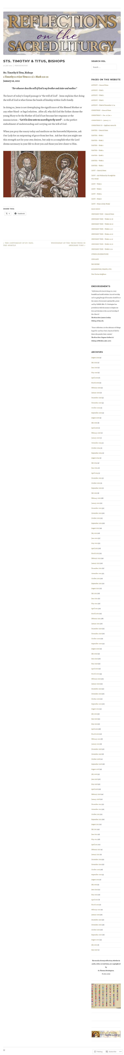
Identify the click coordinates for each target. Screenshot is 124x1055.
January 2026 (95, 393)
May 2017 (94, 839)
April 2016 (94, 900)
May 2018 (94, 784)
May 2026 (94, 373)
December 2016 (96, 859)
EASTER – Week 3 (97, 145)
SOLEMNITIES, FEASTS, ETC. (101, 269)
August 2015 (95, 940)
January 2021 (95, 624)
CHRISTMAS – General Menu (101, 110)
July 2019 (94, 714)
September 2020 (96, 644)
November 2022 (96, 513)
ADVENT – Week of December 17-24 (103, 105)
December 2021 (96, 568)
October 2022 (95, 518)
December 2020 (96, 629)
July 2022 (94, 533)
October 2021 (95, 578)
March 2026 (95, 383)
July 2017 (94, 829)
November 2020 (96, 634)
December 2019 (96, 689)
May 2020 (94, 664)
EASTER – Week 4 (97, 150)
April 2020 (94, 669)
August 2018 (95, 769)
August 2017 (95, 824)
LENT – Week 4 (96, 194)
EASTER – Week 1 (97, 135)
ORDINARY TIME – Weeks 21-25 (102, 239)
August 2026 (95, 358)
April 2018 (94, 789)
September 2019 (96, 704)
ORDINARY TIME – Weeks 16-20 (102, 234)
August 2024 (95, 458)
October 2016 (95, 870)
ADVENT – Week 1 (97, 90)
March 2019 (95, 734)
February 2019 (96, 739)
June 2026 (94, 368)
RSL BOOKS (95, 264)
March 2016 (95, 905)
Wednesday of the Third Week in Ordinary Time (68, 244)
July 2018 (94, 774)
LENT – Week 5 (96, 199)
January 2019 (95, 744)
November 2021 (96, 573)
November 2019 (96, 694)
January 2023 (95, 503)
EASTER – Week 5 (97, 155)
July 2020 (94, 654)
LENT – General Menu (98, 170)
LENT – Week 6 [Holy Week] (100, 204)
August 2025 (95, 418)
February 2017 (95, 849)
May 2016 (94, 895)
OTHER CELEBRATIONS (99, 254)
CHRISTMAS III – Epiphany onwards (103, 125)
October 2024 (95, 448)
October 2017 (95, 814)
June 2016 (94, 889)
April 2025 (94, 428)
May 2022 (94, 543)
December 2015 (96, 920)
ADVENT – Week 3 (97, 100)
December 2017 (96, 804)
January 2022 (95, 563)
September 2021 (96, 583)
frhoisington (21, 66)
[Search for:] (104, 67)
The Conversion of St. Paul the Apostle (18, 244)
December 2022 (96, 508)
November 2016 (96, 864)
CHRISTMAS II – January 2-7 (101, 120)
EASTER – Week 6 (97, 160)
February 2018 (96, 794)
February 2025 (96, 433)
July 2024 (94, 463)
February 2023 (96, 498)
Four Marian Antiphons (98, 274)
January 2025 (95, 438)
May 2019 (94, 724)
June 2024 (94, 468)
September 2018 (96, 764)
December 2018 (96, 749)
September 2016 (96, 875)
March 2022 (95, 553)
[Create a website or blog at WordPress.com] (4, 1050)
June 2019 (94, 719)
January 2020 (95, 684)
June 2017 (94, 834)
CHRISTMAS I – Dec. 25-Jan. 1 (101, 115)
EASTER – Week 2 (97, 140)
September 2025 (96, 413)
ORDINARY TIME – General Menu (102, 214)
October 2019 (95, 699)
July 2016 (94, 884)
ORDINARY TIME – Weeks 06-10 (102, 224)
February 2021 (96, 618)
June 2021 (94, 598)
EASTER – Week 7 (97, 165)
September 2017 (96, 819)
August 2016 (95, 879)
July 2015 (94, 945)
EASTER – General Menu (99, 130)
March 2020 (95, 674)
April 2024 (94, 473)
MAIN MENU (95, 209)
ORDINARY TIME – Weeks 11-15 (102, 229)
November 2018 (96, 754)
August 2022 (95, 528)
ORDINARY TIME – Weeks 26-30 (102, 244)
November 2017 (96, 809)
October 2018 (95, 759)
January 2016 (95, 915)
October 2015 (95, 930)
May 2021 (94, 603)
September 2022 (96, 523)
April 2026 (94, 378)
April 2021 (94, 608)
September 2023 (96, 488)
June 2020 (94, 659)
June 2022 (94, 538)
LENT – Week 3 (96, 189)
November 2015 (96, 925)
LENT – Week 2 (96, 184)
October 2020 (95, 639)
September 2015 (96, 935)
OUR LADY (95, 259)
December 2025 (96, 398)
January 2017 (95, 854)
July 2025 (94, 423)
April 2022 (94, 548)
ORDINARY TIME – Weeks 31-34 (102, 249)
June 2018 (94, 779)
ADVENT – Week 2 (97, 95)
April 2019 (94, 729)
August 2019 (95, 709)
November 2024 (96, 443)
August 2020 (95, 649)
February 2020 (96, 679)
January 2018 (95, 799)
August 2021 (95, 588)
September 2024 (96, 453)
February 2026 (96, 388)
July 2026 (94, 363)
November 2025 (96, 403)
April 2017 (94, 844)
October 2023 (95, 483)
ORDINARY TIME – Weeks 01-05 (102, 219)
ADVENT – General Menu (99, 85)
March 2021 (95, 613)
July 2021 (94, 593)
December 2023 (96, 478)
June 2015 (94, 950)
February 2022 (96, 558)
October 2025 (95, 408)
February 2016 (96, 910)
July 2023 (94, 493)
